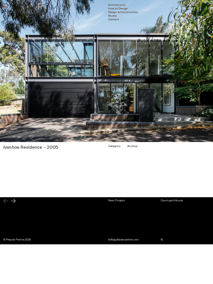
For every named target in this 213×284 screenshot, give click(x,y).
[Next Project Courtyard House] (13, 201)
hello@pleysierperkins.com (123, 239)
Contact (113, 19)
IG (162, 239)
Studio (112, 15)
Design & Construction (123, 12)
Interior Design (118, 8)
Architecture (117, 4)
